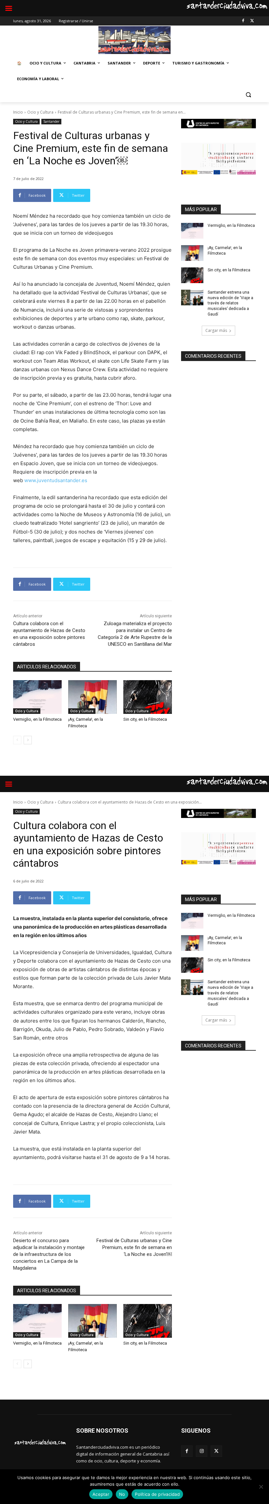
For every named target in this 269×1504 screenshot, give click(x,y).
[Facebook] (243, 21)
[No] (261, 1486)
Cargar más (216, 330)
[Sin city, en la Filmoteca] (147, 697)
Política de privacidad (157, 1494)
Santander (51, 121)
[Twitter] (252, 21)
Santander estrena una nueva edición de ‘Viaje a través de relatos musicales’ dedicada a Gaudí (230, 303)
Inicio (18, 112)
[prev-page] (17, 740)
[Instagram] (201, 1451)
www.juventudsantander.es (55, 480)
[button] (248, 94)
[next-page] (28, 740)
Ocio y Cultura (40, 112)
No (122, 1494)
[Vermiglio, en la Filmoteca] (37, 697)
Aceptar (101, 1494)
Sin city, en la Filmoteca (145, 719)
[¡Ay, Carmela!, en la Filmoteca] (92, 697)
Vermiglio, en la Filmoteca (37, 719)
